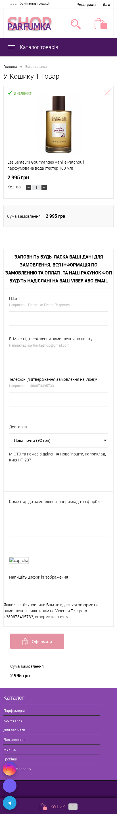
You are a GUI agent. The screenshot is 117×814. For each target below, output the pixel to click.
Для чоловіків (14, 739)
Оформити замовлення (39, 644)
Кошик (62, 806)
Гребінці (10, 759)
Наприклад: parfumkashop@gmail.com (39, 345)
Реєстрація (86, 4)
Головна (10, 66)
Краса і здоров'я (17, 768)
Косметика (12, 720)
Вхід (106, 4)
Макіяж (9, 749)
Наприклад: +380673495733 (31, 385)
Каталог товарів (38, 47)
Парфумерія (14, 710)
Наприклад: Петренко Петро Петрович (39, 304)
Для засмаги (14, 729)
